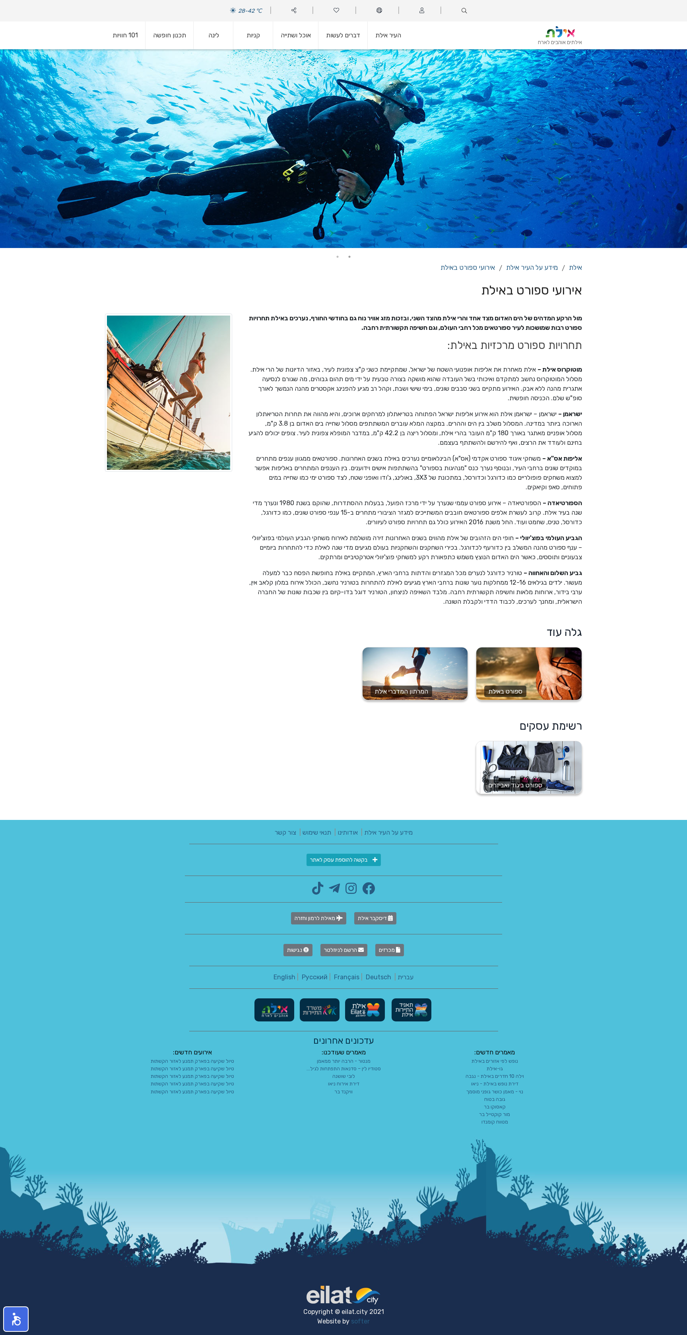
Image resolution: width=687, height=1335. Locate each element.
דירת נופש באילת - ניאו (494, 1084)
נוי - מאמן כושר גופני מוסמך (494, 1092)
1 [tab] (349, 257)
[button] (16, 1319)
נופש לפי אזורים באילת (495, 1061)
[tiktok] (317, 891)
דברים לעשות (343, 35)
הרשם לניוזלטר (341, 950)
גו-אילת (495, 1068)
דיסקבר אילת (373, 918)
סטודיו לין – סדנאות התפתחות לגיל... (344, 1068)
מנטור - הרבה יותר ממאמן (344, 1061)
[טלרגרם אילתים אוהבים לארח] (332, 891)
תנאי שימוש (317, 832)
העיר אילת (388, 35)
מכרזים (387, 950)
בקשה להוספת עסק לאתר (339, 859)
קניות (253, 35)
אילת (575, 267)
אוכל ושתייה (296, 35)
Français (346, 977)
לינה (213, 35)
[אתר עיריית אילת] (364, 1009)
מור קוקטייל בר (494, 1114)
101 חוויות (125, 35)
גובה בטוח (494, 1099)
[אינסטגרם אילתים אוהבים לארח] (349, 891)
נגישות (295, 950)
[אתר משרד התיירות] (319, 1009)
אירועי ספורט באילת (468, 267)
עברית (405, 977)
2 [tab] (338, 257)
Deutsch (378, 977)
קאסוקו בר (495, 1107)
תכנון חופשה (169, 35)
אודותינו (348, 832)
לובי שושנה (343, 1076)
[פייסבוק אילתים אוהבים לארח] (366, 891)
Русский (315, 977)
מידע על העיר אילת (532, 267)
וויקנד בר (343, 1092)
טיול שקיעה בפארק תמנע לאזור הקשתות (192, 1061)
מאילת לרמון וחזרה (315, 918)
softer (360, 1321)
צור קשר (285, 832)
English (284, 977)
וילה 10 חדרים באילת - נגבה (495, 1076)
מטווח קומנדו (494, 1122)
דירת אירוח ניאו (343, 1084)
